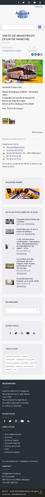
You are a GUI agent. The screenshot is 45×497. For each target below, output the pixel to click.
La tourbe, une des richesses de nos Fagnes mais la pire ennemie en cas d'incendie (25, 263)
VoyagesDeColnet (11, 51)
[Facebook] (18, 2)
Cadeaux (19, 366)
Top (41, 493)
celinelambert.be (18, 494)
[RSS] (40, 2)
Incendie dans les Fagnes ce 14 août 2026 (27, 280)
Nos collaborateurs (13, 434)
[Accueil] (23, 19)
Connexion (39, 6)
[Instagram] (29, 2)
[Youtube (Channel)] (34, 2)
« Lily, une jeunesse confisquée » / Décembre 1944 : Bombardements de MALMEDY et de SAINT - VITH (28, 243)
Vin (14, 370)
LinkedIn (35, 54)
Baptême (25, 363)
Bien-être (34, 363)
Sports (9, 370)
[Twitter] (23, 2)
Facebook (32, 54)
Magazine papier (23, 193)
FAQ (7, 449)
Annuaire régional (12, 443)
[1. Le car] (5, 121)
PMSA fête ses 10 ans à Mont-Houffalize (27, 230)
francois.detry (22, 251)
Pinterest (38, 54)
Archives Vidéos (11, 440)
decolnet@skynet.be (15, 147)
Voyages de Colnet (14, 150)
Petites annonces (12, 446)
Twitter (41, 54)
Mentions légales (12, 452)
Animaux (25, 356)
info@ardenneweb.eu (11, 473)
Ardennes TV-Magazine (25, 360)
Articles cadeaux (13, 363)
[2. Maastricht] (12, 121)
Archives (8, 437)
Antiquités (10, 360)
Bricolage (10, 366)
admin (19, 224)
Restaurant (29, 366)
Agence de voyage (13, 356)
